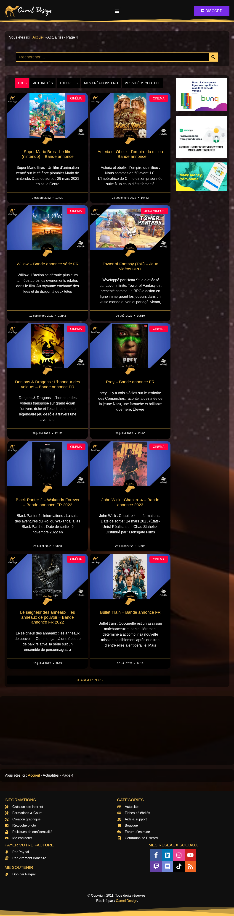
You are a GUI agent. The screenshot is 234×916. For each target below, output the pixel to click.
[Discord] (167, 866)
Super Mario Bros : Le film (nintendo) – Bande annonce (48, 154)
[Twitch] (156, 866)
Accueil (38, 37)
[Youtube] (190, 855)
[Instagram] (179, 855)
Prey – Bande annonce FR (130, 382)
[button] (117, 11)
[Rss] (190, 866)
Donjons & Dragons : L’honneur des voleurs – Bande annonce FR (47, 384)
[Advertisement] (201, 264)
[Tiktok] (179, 866)
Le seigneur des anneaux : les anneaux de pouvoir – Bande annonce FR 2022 (47, 617)
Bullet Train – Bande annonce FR (130, 612)
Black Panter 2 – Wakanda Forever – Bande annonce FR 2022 (48, 502)
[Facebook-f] (156, 855)
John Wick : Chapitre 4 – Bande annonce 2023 (130, 502)
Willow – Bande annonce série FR (48, 264)
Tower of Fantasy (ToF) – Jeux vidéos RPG (130, 266)
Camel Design (126, 901)
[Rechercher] (213, 57)
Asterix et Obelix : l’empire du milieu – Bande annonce (130, 154)
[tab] (22, 83)
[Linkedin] (167, 855)
